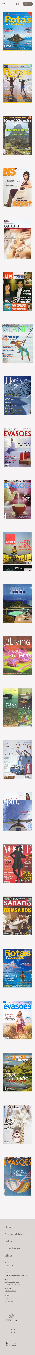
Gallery (9, 1241)
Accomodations (14, 1234)
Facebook (9, 1298)
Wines (8, 1255)
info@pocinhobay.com (12, 1282)
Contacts (9, 1266)
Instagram (9, 1302)
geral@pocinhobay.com (12, 1284)
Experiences (12, 1248)
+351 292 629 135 (10, 1291)
